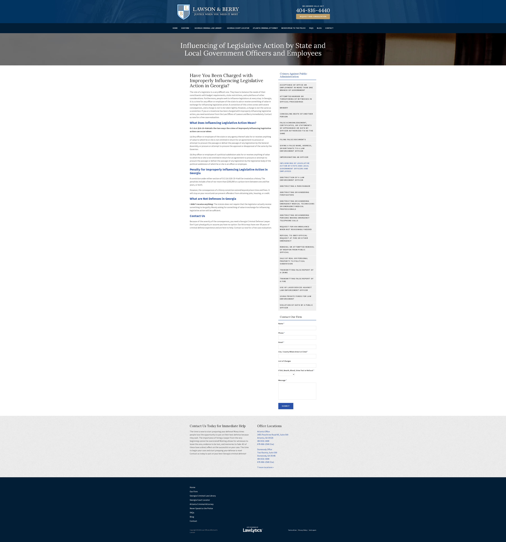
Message (282, 380)
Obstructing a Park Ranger (295, 186)
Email (281, 342)
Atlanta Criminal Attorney (265, 28)
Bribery (284, 108)
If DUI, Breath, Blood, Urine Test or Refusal (296, 370)
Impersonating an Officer (294, 157)
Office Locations (269, 426)
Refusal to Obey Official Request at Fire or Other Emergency (294, 238)
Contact (329, 28)
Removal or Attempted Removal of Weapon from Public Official (297, 249)
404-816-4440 (313, 10)
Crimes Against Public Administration (293, 75)
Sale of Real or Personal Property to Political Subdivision (294, 261)
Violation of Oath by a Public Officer (296, 306)
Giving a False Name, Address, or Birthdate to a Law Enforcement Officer (296, 148)
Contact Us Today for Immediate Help (218, 426)
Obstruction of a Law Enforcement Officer (292, 178)
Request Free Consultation (313, 16)
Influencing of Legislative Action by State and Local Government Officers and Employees (295, 167)
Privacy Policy (302, 530)
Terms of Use (292, 530)
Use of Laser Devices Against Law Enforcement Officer (296, 288)
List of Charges (284, 361)
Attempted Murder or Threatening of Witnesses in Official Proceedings (296, 99)
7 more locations (265, 467)
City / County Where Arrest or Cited (293, 352)
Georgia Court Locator (238, 28)
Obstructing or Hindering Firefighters (294, 193)
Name (281, 324)
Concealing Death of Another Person (296, 115)
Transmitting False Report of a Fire (297, 280)
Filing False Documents (293, 139)
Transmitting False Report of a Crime (297, 271)
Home (175, 28)
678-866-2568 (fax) (265, 444)
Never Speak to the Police (293, 28)
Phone (281, 333)
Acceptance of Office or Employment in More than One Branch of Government (296, 87)
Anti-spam (312, 530)
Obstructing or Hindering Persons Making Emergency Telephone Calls (295, 218)
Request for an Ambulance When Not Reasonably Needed (296, 228)
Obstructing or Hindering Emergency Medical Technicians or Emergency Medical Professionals (297, 205)
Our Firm (185, 28)
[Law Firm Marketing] (253, 530)
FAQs (311, 28)
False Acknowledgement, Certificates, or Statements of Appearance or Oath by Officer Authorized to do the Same (296, 128)
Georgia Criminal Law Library (208, 28)
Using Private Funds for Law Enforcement (295, 297)
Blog (319, 28)
